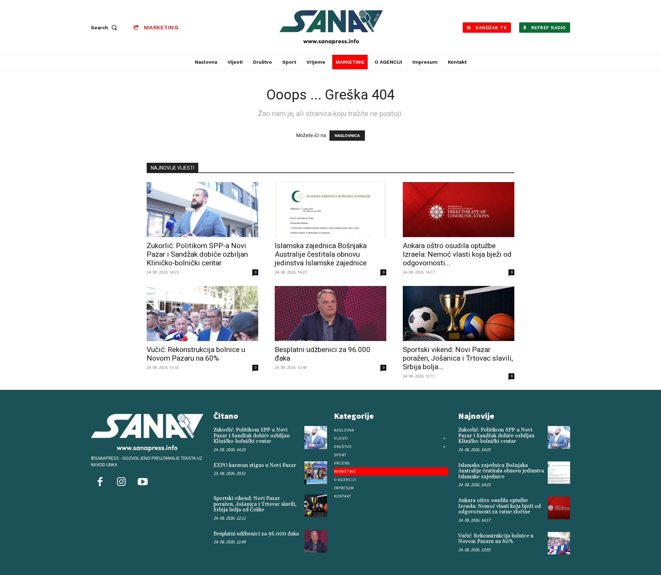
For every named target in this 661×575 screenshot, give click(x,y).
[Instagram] (121, 482)
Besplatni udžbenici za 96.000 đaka (256, 534)
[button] (105, 27)
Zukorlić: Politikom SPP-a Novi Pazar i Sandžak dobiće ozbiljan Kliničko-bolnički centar (197, 254)
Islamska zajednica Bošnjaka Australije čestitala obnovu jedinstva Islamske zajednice (321, 254)
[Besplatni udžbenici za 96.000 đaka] (330, 313)
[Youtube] (142, 482)
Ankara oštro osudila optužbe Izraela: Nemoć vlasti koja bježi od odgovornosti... (457, 254)
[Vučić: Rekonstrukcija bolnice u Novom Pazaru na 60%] (202, 313)
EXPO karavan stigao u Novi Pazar (254, 465)
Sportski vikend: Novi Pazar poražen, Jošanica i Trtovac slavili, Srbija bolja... (458, 358)
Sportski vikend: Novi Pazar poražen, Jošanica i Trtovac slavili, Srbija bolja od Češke (254, 504)
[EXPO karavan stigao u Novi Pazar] (315, 472)
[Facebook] (100, 482)
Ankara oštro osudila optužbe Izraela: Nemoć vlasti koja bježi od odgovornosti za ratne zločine (499, 506)
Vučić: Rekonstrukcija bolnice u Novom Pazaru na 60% (196, 353)
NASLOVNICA (347, 135)
